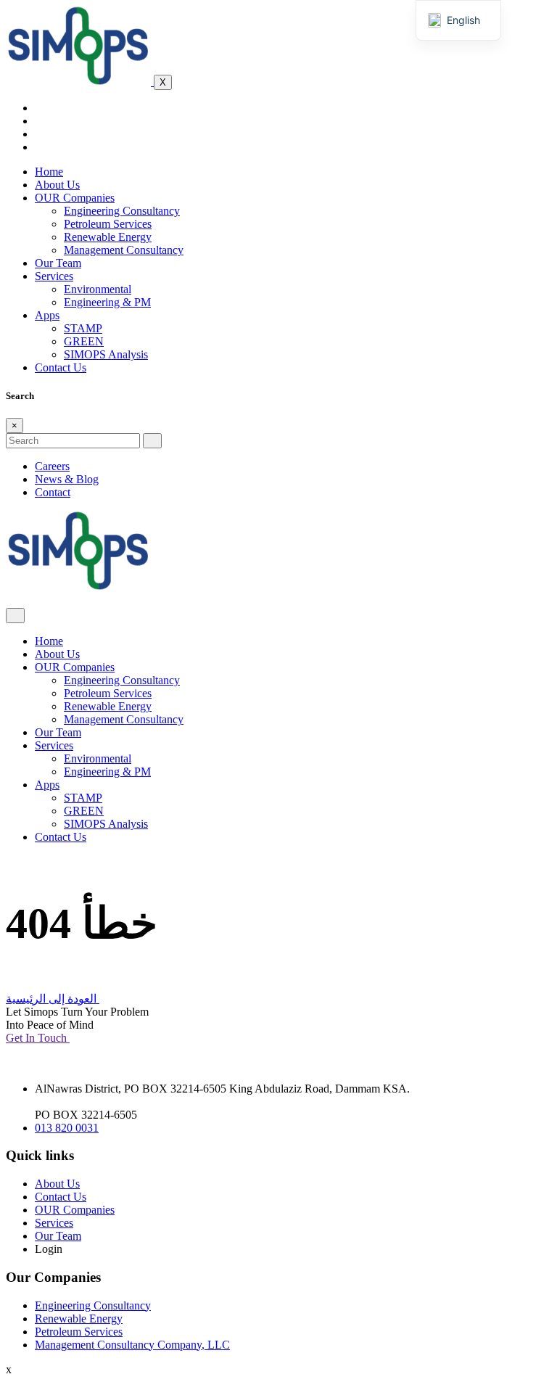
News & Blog (67, 479)
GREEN (84, 341)
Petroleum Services (108, 224)
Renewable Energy (108, 237)
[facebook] (39, 108)
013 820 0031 (67, 1128)
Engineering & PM (107, 302)
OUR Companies (75, 198)
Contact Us (60, 367)
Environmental (97, 289)
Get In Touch (38, 1038)
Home (49, 171)
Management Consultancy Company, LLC (132, 1344)
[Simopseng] (80, 81)
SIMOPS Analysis (106, 354)
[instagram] (39, 134)
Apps (47, 315)
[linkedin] (39, 147)
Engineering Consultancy (122, 211)
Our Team (58, 263)
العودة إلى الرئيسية (52, 998)
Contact (52, 492)
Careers (52, 466)
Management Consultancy (123, 250)
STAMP (83, 328)
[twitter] (39, 121)
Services (54, 276)
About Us (57, 184)
